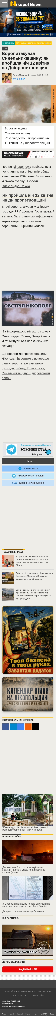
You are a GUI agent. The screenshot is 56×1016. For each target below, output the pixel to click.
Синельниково (44, 43)
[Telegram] (13, 726)
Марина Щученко (27, 75)
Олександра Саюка (16, 186)
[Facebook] (5, 726)
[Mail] (35, 726)
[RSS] (28, 726)
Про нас (27, 995)
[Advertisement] (28, 261)
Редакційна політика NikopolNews (20, 991)
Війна (23, 43)
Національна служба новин (28, 911)
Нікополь (31, 43)
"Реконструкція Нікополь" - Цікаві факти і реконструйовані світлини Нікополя (25, 828)
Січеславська (8, 43)
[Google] (20, 726)
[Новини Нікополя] (26, 3)
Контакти (17, 995)
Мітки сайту (38, 995)
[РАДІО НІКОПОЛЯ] (27, 694)
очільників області (38, 171)
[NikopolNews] (28, 450)
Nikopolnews (22, 166)
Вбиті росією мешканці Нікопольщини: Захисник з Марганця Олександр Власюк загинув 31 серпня (34, 576)
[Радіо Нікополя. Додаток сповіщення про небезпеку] (27, 640)
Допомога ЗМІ (44, 991)
